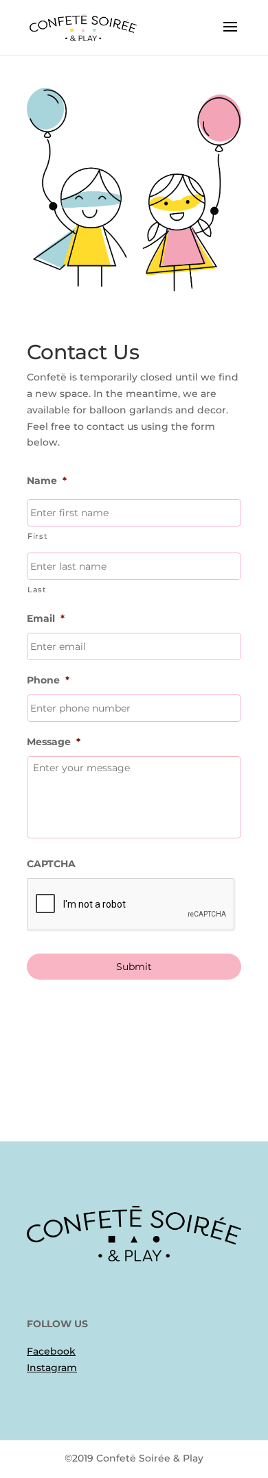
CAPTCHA (51, 864)
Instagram (52, 1367)
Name (47, 480)
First (37, 536)
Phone (48, 680)
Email (46, 618)
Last (37, 589)
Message (53, 742)
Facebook (51, 1351)
